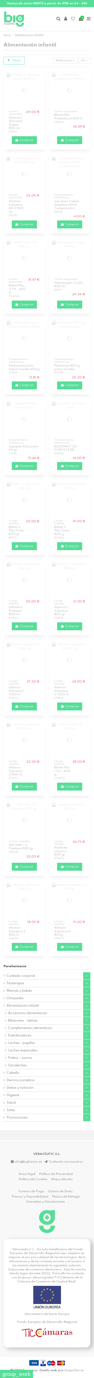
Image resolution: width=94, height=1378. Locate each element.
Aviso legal (27, 1174)
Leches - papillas (21, 1043)
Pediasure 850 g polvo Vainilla (67, 367)
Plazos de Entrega (66, 1196)
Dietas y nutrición (20, 1087)
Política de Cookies (33, 1179)
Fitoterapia (15, 983)
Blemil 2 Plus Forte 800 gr (16, 531)
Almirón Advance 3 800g (62, 931)
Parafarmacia (15, 966)
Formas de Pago (31, 1191)
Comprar (27, 140)
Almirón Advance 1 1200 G (16, 691)
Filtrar (16, 60)
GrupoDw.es (74, 1370)
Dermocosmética (20, 1080)
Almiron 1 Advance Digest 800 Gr (15, 123)
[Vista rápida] (27, 106)
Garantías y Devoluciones (45, 1201)
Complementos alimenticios (30, 1028)
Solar (11, 1110)
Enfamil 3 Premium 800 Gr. (15, 611)
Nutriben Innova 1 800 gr (60, 851)
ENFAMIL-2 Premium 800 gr (21, 847)
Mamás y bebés (19, 990)
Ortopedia (15, 998)
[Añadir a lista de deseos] (21, 106)
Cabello (13, 1073)
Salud (11, 1102)
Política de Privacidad (56, 1174)
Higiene (13, 1095)
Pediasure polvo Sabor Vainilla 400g (24, 367)
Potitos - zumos (20, 1058)
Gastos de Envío (60, 1191)
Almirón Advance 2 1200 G (61, 691)
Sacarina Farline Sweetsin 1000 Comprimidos (66, 205)
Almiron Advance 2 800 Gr (16, 771)
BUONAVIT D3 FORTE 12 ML (65, 448)
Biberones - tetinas (23, 1020)
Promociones (17, 1117)
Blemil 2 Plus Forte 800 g (61, 531)
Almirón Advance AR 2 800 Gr (16, 206)
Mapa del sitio (62, 1179)
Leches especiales (22, 1050)
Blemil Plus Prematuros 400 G (68, 116)
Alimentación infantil (23, 1005)
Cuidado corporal (21, 976)
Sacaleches (17, 1065)
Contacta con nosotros (66, 1161)
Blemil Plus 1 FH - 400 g (62, 771)
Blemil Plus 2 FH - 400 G (17, 289)
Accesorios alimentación (27, 1013)
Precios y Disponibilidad (30, 1196)
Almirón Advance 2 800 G (17, 931)
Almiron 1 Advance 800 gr (61, 611)
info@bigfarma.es (28, 1161)
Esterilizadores (19, 1035)
